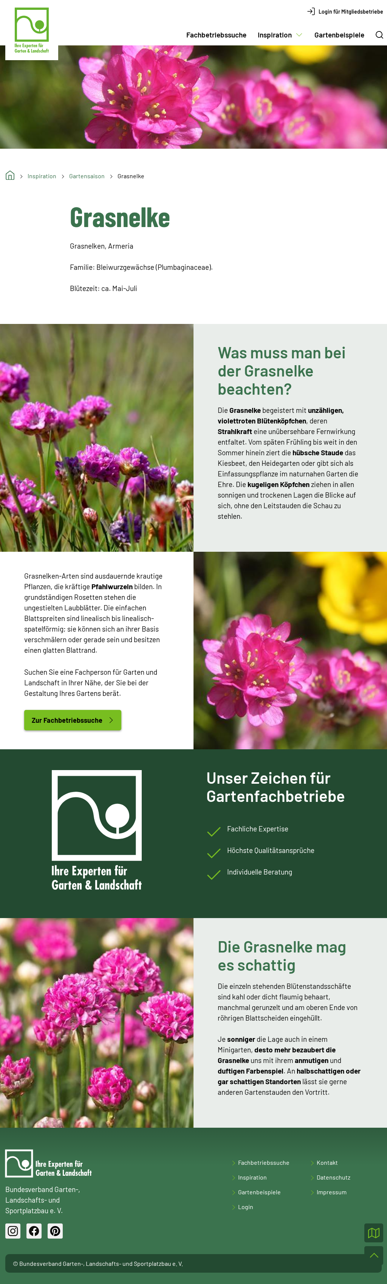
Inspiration (275, 34)
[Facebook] (34, 1231)
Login (245, 1206)
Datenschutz (333, 1177)
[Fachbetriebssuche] (373, 1232)
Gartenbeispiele (339, 34)
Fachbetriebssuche (216, 34)
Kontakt (327, 1162)
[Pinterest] (55, 1231)
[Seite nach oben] (373, 1255)
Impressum (332, 1191)
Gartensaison (87, 175)
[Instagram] (12, 1231)
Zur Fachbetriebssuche (67, 720)
